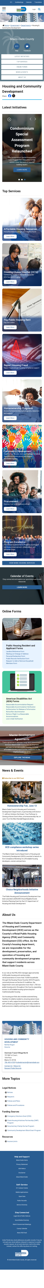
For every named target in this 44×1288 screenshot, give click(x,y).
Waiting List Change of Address (17, 654)
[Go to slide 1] (19, 179)
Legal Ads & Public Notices (22, 1216)
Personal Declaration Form (15, 656)
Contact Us (8, 1066)
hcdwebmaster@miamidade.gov (27, 1062)
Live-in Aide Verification (14, 719)
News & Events (22, 72)
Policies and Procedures (15, 1105)
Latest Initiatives (22, 56)
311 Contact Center (22, 1188)
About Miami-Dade (22, 1177)
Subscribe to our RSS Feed (14, 778)
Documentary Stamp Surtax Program (20, 1126)
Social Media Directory (22, 1220)
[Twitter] (14, 96)
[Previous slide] (30, 119)
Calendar (29, 2)
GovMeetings (19, 2)
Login (34, 9)
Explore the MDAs (22, 758)
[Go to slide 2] (22, 179)
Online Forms (22, 67)
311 (11, 2)
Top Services (22, 62)
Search (39, 9)
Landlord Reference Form (15, 651)
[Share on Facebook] (10, 96)
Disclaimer (22, 1173)
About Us (22, 77)
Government (14, 25)
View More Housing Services (22, 563)
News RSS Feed (22, 1233)
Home (7, 25)
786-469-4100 (10, 1062)
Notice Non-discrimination (15, 712)
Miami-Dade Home (22, 1160)
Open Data (22, 1196)
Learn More (22, 170)
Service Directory (22, 1205)
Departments (26, 25)
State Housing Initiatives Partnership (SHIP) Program (22, 1120)
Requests (10, 1097)
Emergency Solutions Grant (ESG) (19, 1116)
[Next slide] (35, 119)
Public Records (22, 1200)
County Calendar (22, 1228)
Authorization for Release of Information (20, 709)
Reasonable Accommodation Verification (20, 707)
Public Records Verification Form (17, 659)
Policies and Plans (13, 1101)
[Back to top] (37, 1284)
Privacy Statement (22, 1164)
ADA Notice (22, 1168)
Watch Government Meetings (22, 1224)
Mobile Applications (22, 1192)
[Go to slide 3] (25, 179)
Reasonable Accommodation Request (19, 705)
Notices (10, 1092)
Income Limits (12, 1141)
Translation (38, 2)
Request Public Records (13, 1068)
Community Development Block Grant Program (24, 1130)
